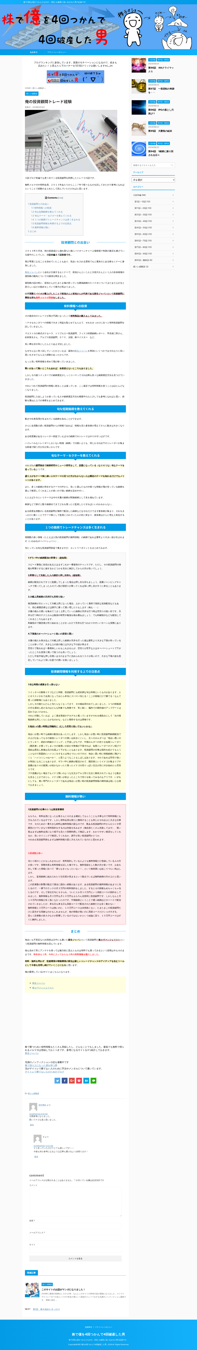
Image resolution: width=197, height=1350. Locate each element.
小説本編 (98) (139, 195)
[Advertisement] (49, 1019)
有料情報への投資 (41, 207)
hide (60, 198)
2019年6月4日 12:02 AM (43, 1146)
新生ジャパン (31, 272)
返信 (32, 1125)
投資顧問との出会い (38, 204)
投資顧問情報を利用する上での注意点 (51, 223)
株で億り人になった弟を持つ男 (41, 1065)
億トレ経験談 (33, 1093)
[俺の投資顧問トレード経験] (86, 1081)
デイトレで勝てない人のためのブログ (44, 1071)
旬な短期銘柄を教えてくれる (47, 211)
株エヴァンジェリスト (43, 987)
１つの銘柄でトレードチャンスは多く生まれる (55, 219)
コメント (33, 1185)
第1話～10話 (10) (142, 201)
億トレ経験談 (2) (140, 266)
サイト (32, 1244)
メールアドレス (37, 1232)
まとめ (32, 231)
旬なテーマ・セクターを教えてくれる (51, 215)
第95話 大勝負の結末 (160, 130)
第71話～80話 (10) (143, 247)
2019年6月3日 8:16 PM (38, 1114)
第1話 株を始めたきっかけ (46, 1309)
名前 (32, 1220)
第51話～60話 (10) (143, 234)
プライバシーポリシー (56, 52)
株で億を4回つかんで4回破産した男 (98, 1334)
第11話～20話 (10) (143, 208)
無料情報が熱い (40, 227)
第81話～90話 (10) (143, 253)
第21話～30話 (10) (143, 214)
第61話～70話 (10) (143, 240)
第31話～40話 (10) (143, 221)
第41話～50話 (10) (143, 227)
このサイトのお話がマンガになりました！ (63, 1289)
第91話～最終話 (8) (143, 260)
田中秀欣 (42, 1105)
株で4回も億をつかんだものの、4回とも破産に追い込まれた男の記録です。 (98, 1340)
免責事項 (33, 52)
